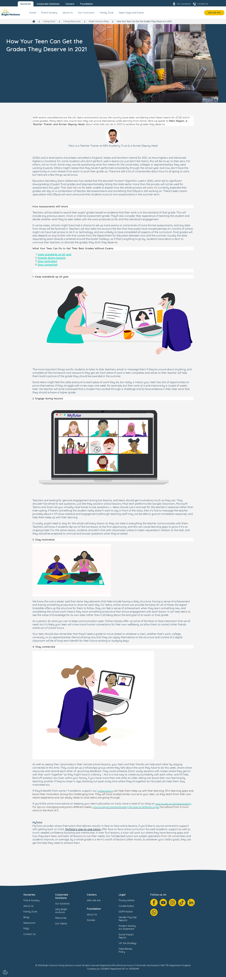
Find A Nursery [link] (31, 900)
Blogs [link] (26, 917)
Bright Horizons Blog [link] (99, 21)
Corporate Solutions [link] (61, 896)
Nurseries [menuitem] (25, 3)
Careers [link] (92, 894)
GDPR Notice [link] (126, 911)
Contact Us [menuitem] (202, 3)
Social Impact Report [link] (126, 936)
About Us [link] (28, 905)
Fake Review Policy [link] (125, 950)
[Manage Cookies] (5, 972)
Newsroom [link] (29, 922)
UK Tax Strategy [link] (127, 943)
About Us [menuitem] (68, 12)
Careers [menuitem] (69, 3)
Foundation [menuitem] (86, 3)
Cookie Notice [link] (126, 905)
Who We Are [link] (93, 900)
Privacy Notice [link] (126, 900)
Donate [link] (91, 920)
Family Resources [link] (72, 21)
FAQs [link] (26, 928)
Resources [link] (60, 917)
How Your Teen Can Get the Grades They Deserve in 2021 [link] (144, 21)
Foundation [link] (94, 908)
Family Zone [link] (49, 21)
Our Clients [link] (61, 923)
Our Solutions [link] (62, 903)
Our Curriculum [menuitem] (86, 12)
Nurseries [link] (29, 894)
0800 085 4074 (214, 13)
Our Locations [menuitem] (184, 3)
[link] (11, 12)
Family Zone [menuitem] (106, 12)
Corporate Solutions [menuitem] (48, 3)
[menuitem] (33, 14)
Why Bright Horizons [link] (61, 911)
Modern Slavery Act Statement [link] (127, 927)
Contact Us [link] (29, 934)
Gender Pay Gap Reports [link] (128, 919)
